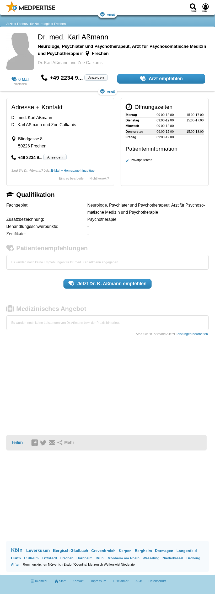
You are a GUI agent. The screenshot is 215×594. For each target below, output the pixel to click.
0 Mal (23, 79)
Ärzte (10, 24)
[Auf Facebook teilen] (35, 443)
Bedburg (193, 558)
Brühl (100, 558)
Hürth (16, 558)
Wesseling (151, 558)
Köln (17, 550)
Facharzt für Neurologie (34, 24)
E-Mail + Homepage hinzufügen (73, 170)
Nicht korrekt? (99, 178)
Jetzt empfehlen (111, 283)
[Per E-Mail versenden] (53, 443)
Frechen (60, 24)
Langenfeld (186, 551)
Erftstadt (49, 558)
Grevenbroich (103, 551)
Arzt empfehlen (165, 78)
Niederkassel (173, 558)
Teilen (17, 442)
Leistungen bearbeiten (192, 334)
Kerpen (125, 551)
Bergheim (143, 551)
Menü (111, 14)
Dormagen (164, 551)
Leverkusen (38, 550)
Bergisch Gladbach (70, 550)
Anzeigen (96, 77)
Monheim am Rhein (123, 558)
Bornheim (85, 558)
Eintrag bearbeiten (72, 178)
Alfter (15, 564)
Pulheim (31, 558)
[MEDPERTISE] (30, 11)
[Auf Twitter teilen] (44, 443)
